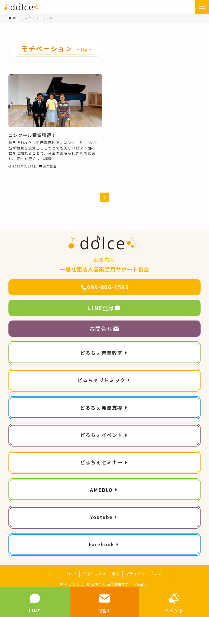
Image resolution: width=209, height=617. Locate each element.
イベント (174, 610)
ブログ (71, 573)
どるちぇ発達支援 (101, 407)
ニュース (51, 573)
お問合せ (101, 329)
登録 (101, 308)
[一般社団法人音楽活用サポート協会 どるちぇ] (22, 7)
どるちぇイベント (101, 435)
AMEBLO (101, 489)
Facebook (101, 544)
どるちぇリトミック (101, 380)
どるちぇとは (94, 573)
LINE (34, 610)
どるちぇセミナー (101, 462)
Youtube (101, 517)
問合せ (104, 610)
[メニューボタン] (202, 7)
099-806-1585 (108, 287)
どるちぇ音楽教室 (101, 352)
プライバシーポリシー (145, 573)
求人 (116, 573)
